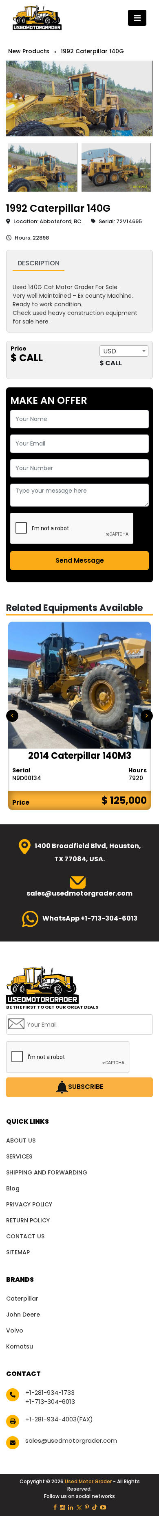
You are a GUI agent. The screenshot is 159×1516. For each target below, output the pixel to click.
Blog (13, 1188)
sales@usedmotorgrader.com (71, 1440)
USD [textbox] (109, 351)
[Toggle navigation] (137, 18)
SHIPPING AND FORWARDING (46, 1172)
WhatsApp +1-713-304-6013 (89, 918)
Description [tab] (39, 263)
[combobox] (123, 351)
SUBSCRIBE (85, 1087)
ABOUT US (20, 1140)
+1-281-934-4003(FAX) (59, 1419)
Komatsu (19, 1346)
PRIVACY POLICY (29, 1204)
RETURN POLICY (28, 1220)
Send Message (79, 560)
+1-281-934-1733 (50, 1392)
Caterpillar (22, 1298)
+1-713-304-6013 (50, 1401)
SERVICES (19, 1156)
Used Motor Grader (89, 1481)
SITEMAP (18, 1252)
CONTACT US (25, 1236)
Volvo (14, 1330)
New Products (28, 51)
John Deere (23, 1314)
